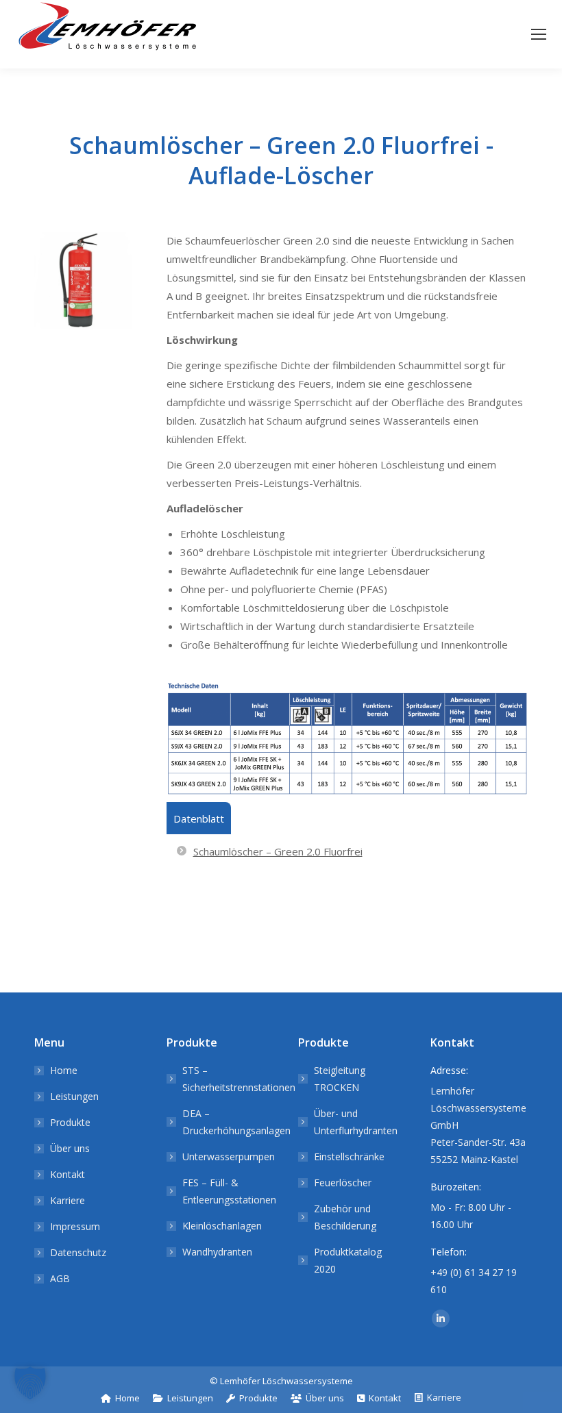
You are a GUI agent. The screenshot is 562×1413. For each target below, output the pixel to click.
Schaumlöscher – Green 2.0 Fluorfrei (278, 851)
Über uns (70, 1148)
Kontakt (67, 1174)
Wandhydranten (217, 1251)
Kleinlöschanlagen (222, 1225)
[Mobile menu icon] (538, 34)
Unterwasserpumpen (228, 1156)
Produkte (70, 1122)
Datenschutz (78, 1252)
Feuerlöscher (342, 1182)
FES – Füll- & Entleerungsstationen (229, 1191)
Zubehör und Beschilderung (345, 1217)
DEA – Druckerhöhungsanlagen (236, 1122)
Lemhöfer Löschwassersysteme (286, 1381)
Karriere (67, 1200)
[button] (30, 1383)
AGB (60, 1278)
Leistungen (74, 1096)
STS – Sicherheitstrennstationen (238, 1079)
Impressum (75, 1226)
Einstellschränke (349, 1156)
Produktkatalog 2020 (348, 1260)
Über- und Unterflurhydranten (356, 1122)
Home (63, 1070)
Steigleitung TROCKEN (339, 1079)
